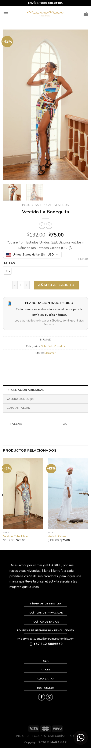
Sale (38, 205)
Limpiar (83, 259)
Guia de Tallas (18, 408)
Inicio (26, 205)
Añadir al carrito (56, 285)
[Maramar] (45, 13)
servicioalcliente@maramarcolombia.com (47, 639)
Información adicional (25, 390)
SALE (71, 736)
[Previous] (10, 105)
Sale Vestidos (57, 205)
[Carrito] (86, 13)
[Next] (81, 105)
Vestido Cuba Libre (15, 536)
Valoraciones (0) (20, 399)
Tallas (9, 263)
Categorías (57, 736)
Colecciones (36, 736)
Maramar (50, 353)
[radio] (7, 271)
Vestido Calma (57, 536)
